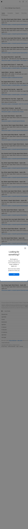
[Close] (25, 248)
